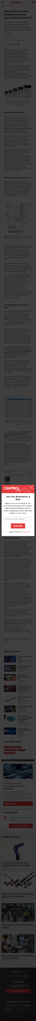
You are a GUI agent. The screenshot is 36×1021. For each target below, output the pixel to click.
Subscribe (18, 526)
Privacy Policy (25, 532)
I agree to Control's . (19, 532)
